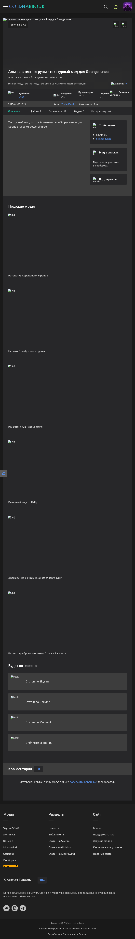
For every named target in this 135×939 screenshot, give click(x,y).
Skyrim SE (101, 134)
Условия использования (84, 928)
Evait (21, 96)
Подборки (9, 860)
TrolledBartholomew (69, 104)
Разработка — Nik (57, 934)
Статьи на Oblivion (60, 847)
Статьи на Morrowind (62, 853)
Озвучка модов (102, 840)
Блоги (97, 828)
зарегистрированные (83, 782)
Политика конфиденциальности (55, 928)
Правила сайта (102, 853)
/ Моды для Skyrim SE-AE (45, 83)
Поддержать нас (103, 834)
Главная (12, 83)
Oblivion (8, 840)
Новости (54, 828)
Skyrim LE (9, 834)
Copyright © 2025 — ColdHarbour (67, 923)
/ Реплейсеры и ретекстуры (72, 83)
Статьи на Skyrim (59, 840)
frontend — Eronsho (77, 934)
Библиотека (56, 834)
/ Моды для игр (24, 83)
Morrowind (10, 847)
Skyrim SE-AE (18, 24)
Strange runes (103, 138)
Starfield (8, 853)
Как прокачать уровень (107, 847)
